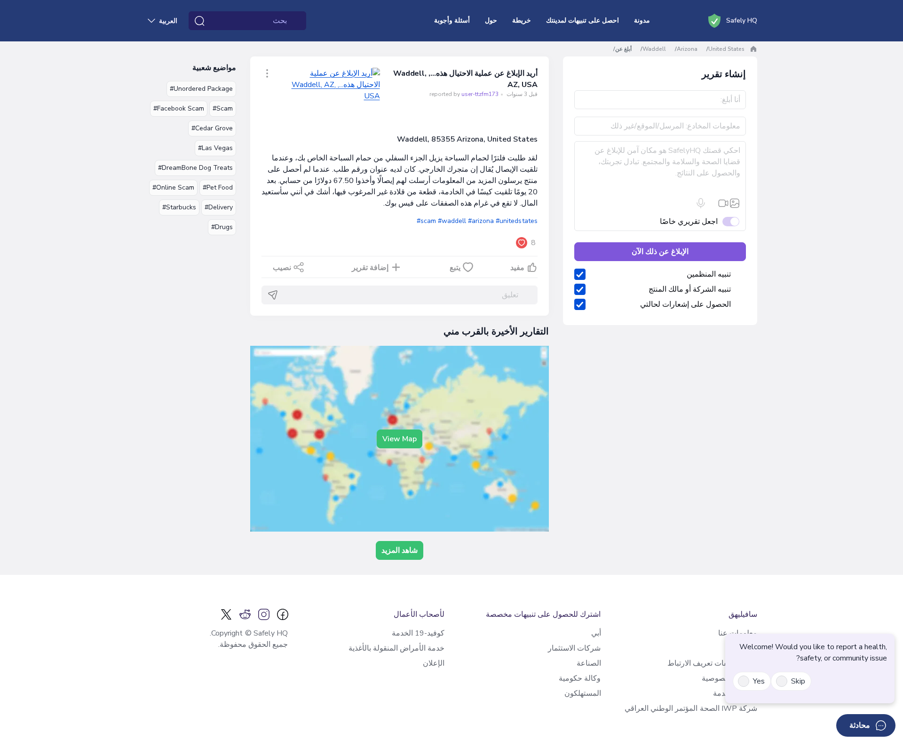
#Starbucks (179, 207)
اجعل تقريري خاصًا (689, 221)
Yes (759, 681)
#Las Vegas (215, 147)
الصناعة (589, 663)
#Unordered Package (201, 88)
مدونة (642, 20)
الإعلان (433, 663)
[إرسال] (272, 295)
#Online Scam (173, 187)
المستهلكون (582, 693)
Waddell (654, 49)
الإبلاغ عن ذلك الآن (660, 252)
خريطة (521, 20)
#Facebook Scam (178, 108)
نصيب (282, 268)
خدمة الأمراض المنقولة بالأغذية (396, 648)
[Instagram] (263, 614)
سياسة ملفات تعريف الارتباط (712, 663)
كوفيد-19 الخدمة (418, 633)
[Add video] (723, 203)
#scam (426, 220)
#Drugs (222, 227)
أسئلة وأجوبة (452, 20)
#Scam (223, 108)
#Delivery (219, 207)
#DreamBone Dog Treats (195, 167)
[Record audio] (700, 203)
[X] (226, 614)
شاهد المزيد (399, 550)
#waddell (452, 220)
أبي (596, 633)
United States (726, 49)
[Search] (199, 20)
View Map (399, 439)
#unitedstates (516, 220)
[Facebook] (282, 614)
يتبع (455, 268)
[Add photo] (734, 203)
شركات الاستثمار (574, 648)
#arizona (481, 220)
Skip (798, 681)
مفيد (517, 268)
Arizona (687, 49)
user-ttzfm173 (480, 94)
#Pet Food (218, 187)
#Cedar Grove (212, 128)
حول (491, 20)
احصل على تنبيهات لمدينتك (582, 20)
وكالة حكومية (580, 678)
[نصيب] (267, 73)
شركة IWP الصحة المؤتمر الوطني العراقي (691, 708)
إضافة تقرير (370, 268)
